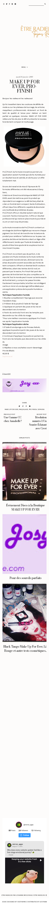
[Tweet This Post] (19, 406)
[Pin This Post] (26, 406)
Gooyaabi (43, 902)
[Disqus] (24, 698)
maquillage (23, 409)
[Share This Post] (22, 406)
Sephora (41, 409)
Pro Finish (33, 409)
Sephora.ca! (7, 356)
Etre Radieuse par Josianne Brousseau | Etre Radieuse (23, 895)
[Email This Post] (29, 406)
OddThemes (22, 902)
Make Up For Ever (11, 409)
